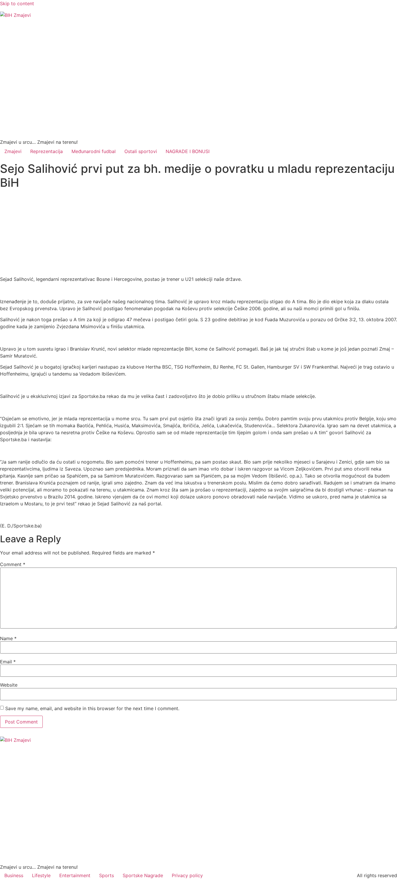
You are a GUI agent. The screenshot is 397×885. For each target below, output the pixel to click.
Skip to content (17, 3)
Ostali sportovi (140, 151)
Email (8, 661)
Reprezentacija (46, 151)
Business (13, 875)
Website (8, 685)
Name (8, 638)
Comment (12, 564)
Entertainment (74, 875)
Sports (106, 875)
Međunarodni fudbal (93, 151)
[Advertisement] (198, 232)
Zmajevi (13, 151)
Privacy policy (187, 875)
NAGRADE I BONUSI (188, 151)
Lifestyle (41, 875)
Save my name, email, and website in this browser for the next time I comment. (92, 708)
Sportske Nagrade (143, 875)
